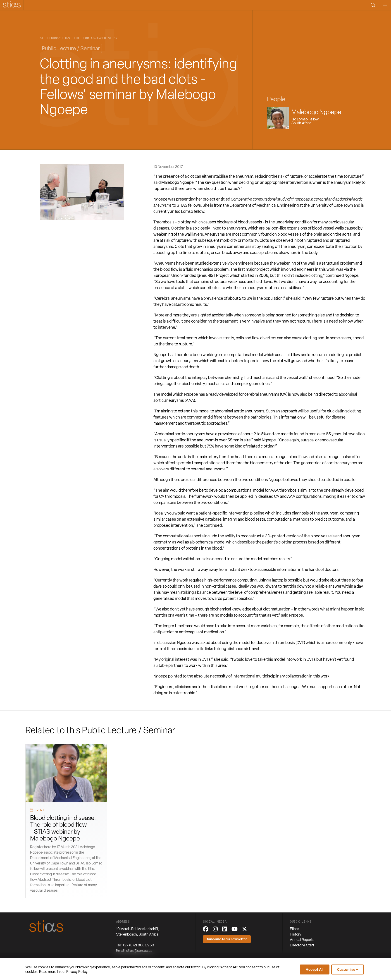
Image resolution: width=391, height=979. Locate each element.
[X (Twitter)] (244, 929)
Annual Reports (302, 939)
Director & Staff (302, 945)
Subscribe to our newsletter (227, 939)
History (295, 934)
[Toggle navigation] (385, 5)
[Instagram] (215, 929)
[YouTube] (234, 929)
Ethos (294, 928)
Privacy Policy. (77, 971)
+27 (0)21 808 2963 (138, 945)
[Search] (373, 5)
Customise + (347, 969)
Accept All (315, 969)
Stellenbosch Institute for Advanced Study (78, 38)
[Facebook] (205, 929)
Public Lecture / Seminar (71, 48)
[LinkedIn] (224, 929)
